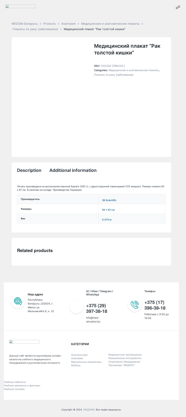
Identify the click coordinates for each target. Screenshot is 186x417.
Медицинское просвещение (125, 354)
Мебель (75, 365)
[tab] (29, 173)
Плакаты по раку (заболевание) (114, 74)
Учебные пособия (14, 389)
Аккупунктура (79, 354)
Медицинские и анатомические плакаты (134, 70)
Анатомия (77, 358)
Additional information (73, 170)
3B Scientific (109, 200)
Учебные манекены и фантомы (22, 385)
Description (29, 170)
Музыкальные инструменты (124, 358)
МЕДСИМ (88, 409)
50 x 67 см (108, 209)
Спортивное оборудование (124, 361)
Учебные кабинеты (15, 382)
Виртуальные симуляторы (86, 361)
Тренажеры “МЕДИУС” (121, 365)
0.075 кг (107, 219)
